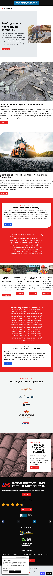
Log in (34, 572)
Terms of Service (33, 568)
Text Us (42, 573)
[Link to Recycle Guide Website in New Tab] (26, 539)
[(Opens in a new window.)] (26, 515)
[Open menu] (51, 8)
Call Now (49, 573)
